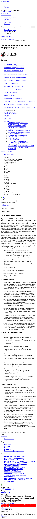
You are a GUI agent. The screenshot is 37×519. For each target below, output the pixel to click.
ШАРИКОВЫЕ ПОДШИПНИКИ (18, 123)
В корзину (4, 204)
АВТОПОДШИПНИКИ (15, 133)
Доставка (7, 446)
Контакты (7, 24)
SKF (9, 157)
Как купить (7, 22)
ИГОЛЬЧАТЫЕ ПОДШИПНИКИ (17, 135)
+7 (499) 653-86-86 (9, 112)
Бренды (6, 19)
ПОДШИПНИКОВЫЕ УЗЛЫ (16, 136)
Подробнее (4, 516)
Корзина (6, 31)
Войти (6, 30)
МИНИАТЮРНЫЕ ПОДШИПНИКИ (19, 130)
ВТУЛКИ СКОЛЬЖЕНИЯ (15, 139)
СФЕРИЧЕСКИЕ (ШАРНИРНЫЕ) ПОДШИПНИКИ (18, 143)
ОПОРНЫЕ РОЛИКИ (14, 138)
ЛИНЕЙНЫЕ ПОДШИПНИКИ (17, 141)
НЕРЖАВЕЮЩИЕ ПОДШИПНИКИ (19, 132)
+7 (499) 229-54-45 (6, 12)
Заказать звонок (6, 15)
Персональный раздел (7, 503)
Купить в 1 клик (5, 205)
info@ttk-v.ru (4, 13)
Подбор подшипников (10, 17)
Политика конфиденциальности (14, 451)
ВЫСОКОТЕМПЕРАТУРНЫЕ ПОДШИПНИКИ (17, 128)
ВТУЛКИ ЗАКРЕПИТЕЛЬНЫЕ (17, 126)
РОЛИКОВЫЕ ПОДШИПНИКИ (17, 124)
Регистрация (12, 30)
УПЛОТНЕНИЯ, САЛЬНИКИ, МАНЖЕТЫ (21, 146)
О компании (7, 21)
